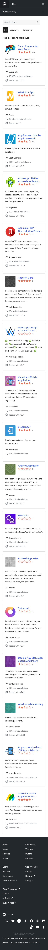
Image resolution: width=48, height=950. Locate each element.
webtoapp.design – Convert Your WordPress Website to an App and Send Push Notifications (29, 329)
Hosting (6, 853)
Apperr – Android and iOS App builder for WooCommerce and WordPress (29, 749)
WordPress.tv (10, 880)
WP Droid (23, 515)
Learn (5, 866)
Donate (30, 876)
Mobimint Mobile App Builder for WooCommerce (27, 795)
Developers (8, 876)
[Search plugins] (37, 22)
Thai (11, 914)
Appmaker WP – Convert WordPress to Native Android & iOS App (30, 230)
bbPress (8, 898)
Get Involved (31, 866)
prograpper (24, 427)
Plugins (28, 853)
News (5, 849)
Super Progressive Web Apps (28, 47)
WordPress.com (11, 889)
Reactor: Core (25, 277)
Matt (6, 893)
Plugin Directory (9, 12)
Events (28, 871)
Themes (29, 849)
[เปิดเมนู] (44, 4)
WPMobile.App (26, 92)
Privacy (6, 858)
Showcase (30, 844)
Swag (29, 880)
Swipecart (23, 608)
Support (6, 871)
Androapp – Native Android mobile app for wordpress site (28, 180)
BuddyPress (10, 903)
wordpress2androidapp (30, 704)
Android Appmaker (28, 465)
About (5, 844)
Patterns (29, 858)
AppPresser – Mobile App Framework (29, 137)
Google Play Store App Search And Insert (30, 659)
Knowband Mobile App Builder (27, 379)
